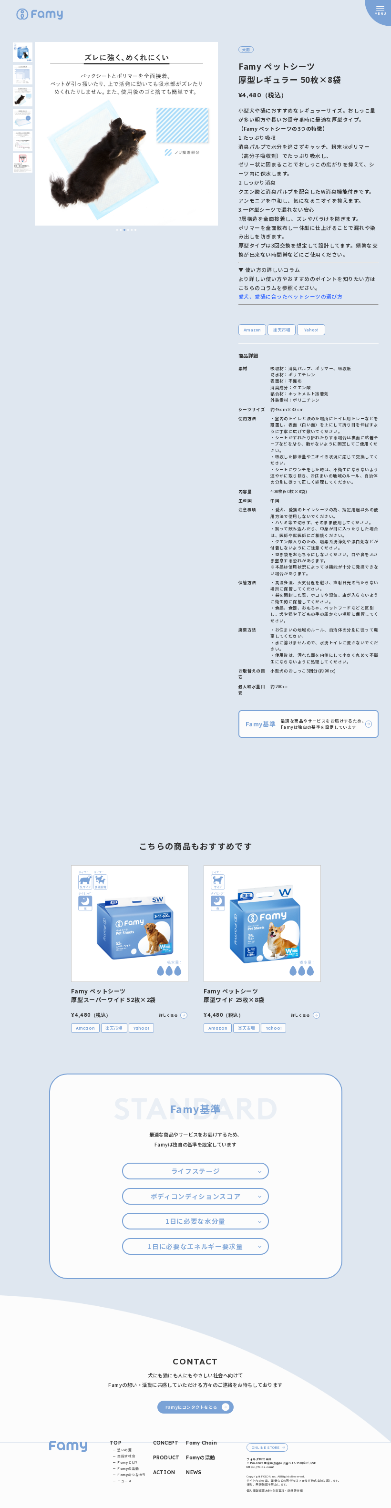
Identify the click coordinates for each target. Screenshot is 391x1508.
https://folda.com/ (260, 1467)
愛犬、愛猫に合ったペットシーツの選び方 (290, 296)
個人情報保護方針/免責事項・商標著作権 (275, 1491)
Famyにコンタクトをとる (191, 1407)
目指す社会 (126, 1456)
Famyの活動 (128, 1469)
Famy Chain (201, 1443)
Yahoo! (311, 329)
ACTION (164, 1472)
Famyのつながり (131, 1475)
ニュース (124, 1481)
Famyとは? (127, 1462)
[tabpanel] (126, 134)
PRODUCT (166, 1458)
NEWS (193, 1472)
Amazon (252, 329)
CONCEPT (166, 1443)
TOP (116, 1443)
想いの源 (124, 1450)
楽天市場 (281, 329)
